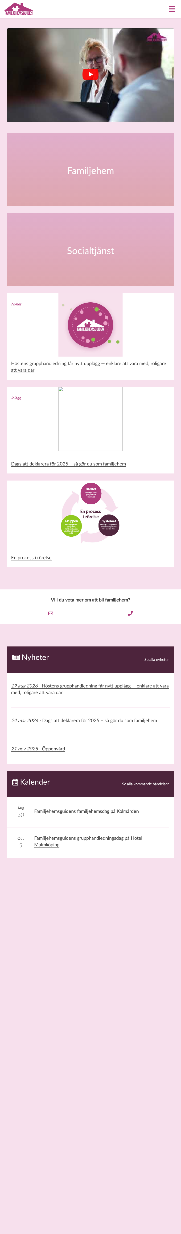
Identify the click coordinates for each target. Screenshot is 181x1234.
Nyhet (16, 304)
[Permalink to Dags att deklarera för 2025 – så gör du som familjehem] (90, 422)
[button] (90, 75)
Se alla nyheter (156, 660)
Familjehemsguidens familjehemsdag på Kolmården (86, 811)
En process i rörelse (31, 557)
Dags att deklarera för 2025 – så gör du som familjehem (68, 464)
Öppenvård (38, 749)
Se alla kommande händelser (145, 784)
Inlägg (16, 398)
